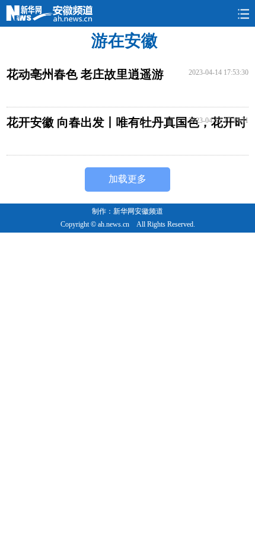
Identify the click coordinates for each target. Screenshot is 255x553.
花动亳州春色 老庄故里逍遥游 (85, 74)
